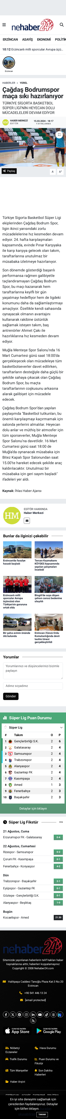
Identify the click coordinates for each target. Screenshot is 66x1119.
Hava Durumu (48, 1048)
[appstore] (17, 1032)
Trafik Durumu (18, 1059)
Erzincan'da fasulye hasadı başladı (14, 562)
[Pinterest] (19, 1014)
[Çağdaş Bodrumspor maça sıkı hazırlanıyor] (33, 147)
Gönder (11, 696)
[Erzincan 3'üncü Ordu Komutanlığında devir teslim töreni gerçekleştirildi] (49, 622)
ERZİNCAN (10, 39)
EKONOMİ (44, 39)
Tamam (42, 1114)
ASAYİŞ (27, 39)
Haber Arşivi (17, 1081)
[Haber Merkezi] (12, 515)
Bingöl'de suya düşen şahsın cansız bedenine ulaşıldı (48, 598)
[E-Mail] (27, 521)
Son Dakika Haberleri (44, 1072)
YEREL (23, 82)
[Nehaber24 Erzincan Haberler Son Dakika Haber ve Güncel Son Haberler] (32, 24)
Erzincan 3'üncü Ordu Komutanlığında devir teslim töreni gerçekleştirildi (47, 637)
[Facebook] (6, 1014)
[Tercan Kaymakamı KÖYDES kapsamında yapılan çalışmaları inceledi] (49, 549)
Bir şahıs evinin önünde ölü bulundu (16, 634)
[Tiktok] (47, 1014)
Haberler (8, 82)
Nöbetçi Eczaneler (13, 1050)
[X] (13, 1014)
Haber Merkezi (33, 513)
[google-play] (49, 1032)
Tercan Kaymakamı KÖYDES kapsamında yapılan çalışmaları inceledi (47, 565)
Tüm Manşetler (19, 1070)
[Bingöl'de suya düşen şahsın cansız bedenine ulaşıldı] (49, 584)
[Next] (60, 1014)
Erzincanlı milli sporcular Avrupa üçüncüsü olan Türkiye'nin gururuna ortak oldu (33, 49)
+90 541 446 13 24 (35, 993)
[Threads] (53, 1014)
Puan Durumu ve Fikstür (47, 1061)
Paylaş (11, 171)
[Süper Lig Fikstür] (61, 822)
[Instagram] (26, 1014)
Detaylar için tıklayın (33, 808)
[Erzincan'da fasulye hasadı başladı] (17, 549)
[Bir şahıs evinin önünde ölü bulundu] (17, 622)
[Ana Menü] (4, 25)
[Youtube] (40, 1014)
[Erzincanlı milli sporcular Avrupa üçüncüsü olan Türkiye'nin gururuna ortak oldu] (17, 584)
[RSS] (33, 1021)
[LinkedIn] (33, 1014)
